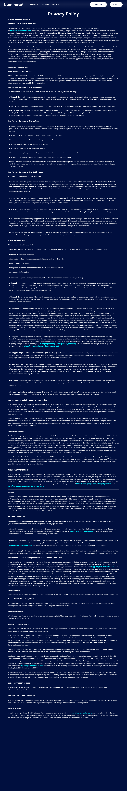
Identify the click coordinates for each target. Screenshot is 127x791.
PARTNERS (45, 4)
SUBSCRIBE (98, 4)
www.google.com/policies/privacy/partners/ (58, 344)
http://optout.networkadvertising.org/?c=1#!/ (26, 486)
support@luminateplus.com (81, 531)
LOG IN (116, 4)
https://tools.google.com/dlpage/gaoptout (41, 346)
